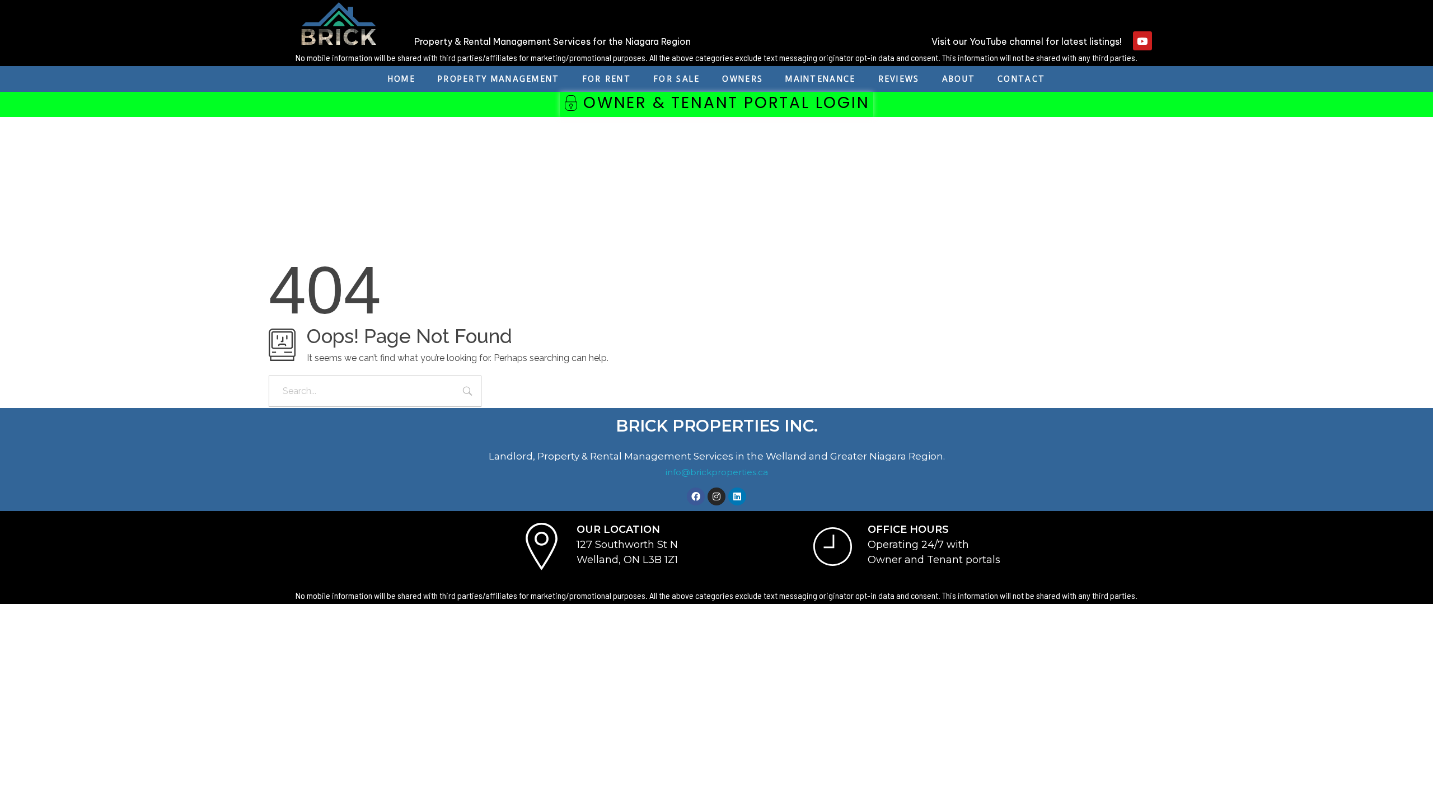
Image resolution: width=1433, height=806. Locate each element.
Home (401, 78)
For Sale (676, 78)
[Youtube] (1142, 40)
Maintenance (820, 78)
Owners (742, 78)
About (959, 78)
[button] (716, 104)
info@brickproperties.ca (717, 472)
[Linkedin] (737, 496)
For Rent (606, 78)
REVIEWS (899, 78)
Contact (1021, 78)
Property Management (499, 78)
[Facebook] (696, 496)
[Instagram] (716, 496)
